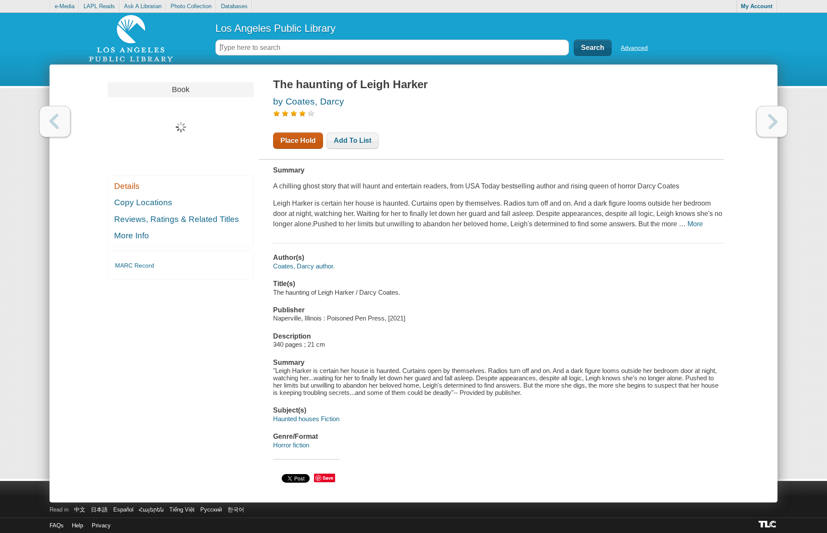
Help (77, 525)
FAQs (57, 525)
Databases (234, 6)
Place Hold (298, 140)
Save (328, 477)
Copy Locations (143, 202)
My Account (756, 6)
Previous (55, 121)
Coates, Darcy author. (304, 266)
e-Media (65, 6)
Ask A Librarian (143, 6)
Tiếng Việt (182, 509)
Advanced (634, 47)
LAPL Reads (99, 6)
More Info (131, 235)
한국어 (235, 509)
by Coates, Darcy (308, 101)
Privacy (101, 525)
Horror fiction (291, 445)
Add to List (352, 140)
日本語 (99, 509)
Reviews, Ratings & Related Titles (176, 219)
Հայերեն (151, 509)
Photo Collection (191, 6)
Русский (211, 509)
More (695, 224)
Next (772, 121)
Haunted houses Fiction (306, 418)
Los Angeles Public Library (275, 28)
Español (123, 509)
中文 (79, 509)
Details (127, 186)
